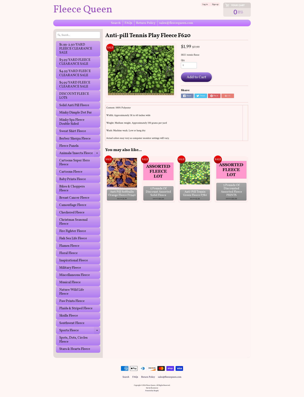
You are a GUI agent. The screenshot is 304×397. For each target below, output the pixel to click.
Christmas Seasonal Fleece (73, 222)
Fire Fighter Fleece (72, 231)
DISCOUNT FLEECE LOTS (74, 96)
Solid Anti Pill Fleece (74, 105)
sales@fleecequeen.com (176, 23)
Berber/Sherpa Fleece (75, 138)
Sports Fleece (79, 331)
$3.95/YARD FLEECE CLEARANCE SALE (74, 62)
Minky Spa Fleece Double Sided (71, 122)
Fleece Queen (82, 9)
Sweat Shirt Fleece (72, 131)
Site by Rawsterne (152, 388)
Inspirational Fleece (73, 260)
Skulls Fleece (68, 315)
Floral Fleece (68, 253)
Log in (205, 4)
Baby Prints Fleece (72, 179)
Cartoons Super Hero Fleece (74, 162)
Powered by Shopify (152, 390)
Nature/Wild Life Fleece (71, 292)
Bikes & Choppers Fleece (72, 188)
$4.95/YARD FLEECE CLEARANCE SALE (75, 73)
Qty (183, 60)
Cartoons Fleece (70, 171)
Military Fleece (70, 267)
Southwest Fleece (71, 323)
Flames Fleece (69, 246)
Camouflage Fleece (72, 205)
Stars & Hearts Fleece (74, 349)
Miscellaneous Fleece (74, 275)
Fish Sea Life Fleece (73, 238)
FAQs (128, 23)
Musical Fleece (70, 282)
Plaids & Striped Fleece (75, 308)
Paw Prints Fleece (72, 301)
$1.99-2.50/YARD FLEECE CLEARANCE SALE (75, 48)
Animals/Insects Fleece (79, 154)
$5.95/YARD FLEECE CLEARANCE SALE (74, 84)
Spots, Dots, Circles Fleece (73, 339)
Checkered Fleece (71, 212)
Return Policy (145, 23)
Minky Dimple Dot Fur (75, 112)
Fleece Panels (69, 146)
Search (116, 23)
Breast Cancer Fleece (74, 197)
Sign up (215, 4)
